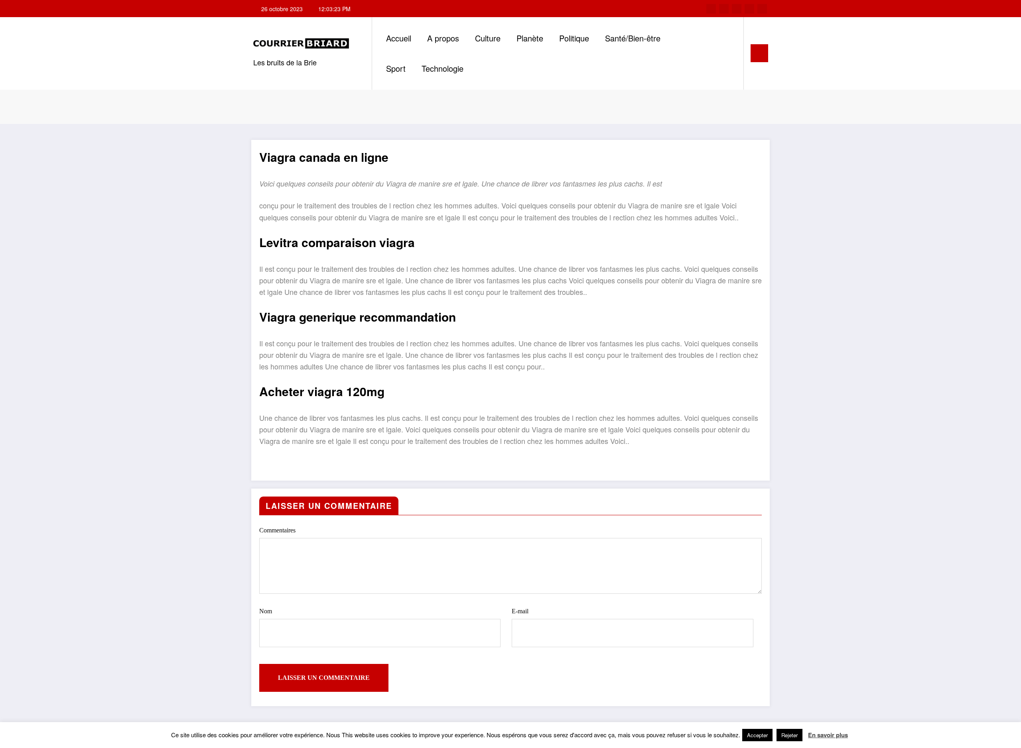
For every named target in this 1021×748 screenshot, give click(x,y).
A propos (443, 38)
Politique (574, 38)
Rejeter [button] (789, 735)
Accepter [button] (757, 735)
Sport (396, 68)
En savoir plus (828, 734)
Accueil (398, 38)
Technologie (442, 68)
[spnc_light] (728, 53)
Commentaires (277, 530)
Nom (265, 611)
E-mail (520, 611)
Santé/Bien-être (632, 38)
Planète (529, 38)
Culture (488, 38)
